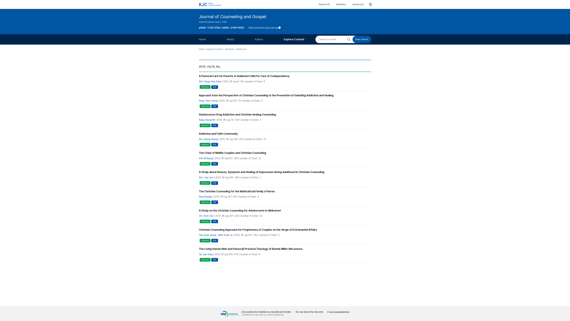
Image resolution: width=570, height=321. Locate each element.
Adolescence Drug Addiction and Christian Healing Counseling (237, 114)
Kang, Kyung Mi (207, 119)
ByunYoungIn (205, 196)
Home (202, 39)
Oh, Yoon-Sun (206, 215)
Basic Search (362, 39)
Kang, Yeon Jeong (208, 100)
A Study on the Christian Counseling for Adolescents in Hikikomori (240, 210)
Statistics (341, 4)
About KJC (324, 4)
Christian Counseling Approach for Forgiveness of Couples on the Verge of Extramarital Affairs (258, 229)
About (230, 39)
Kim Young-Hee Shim (210, 81)
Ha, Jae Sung (206, 254)
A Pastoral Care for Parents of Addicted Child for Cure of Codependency (244, 76)
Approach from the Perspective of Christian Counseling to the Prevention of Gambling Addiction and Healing (266, 95)
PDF (214, 87)
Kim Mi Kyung (206, 158)
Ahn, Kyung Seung (208, 139)
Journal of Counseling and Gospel (232, 16)
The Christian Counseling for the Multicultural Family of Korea (237, 191)
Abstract (205, 87)
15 (231, 81)
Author (259, 39)
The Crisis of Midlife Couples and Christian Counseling (232, 152)
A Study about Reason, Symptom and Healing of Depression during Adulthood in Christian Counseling (261, 172)
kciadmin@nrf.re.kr (341, 312)
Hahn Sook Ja (225, 235)
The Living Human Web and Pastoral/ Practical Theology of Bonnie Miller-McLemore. (251, 248)
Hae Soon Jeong (207, 235)
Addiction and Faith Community (218, 133)
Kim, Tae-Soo (206, 177)
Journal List (358, 4)
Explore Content (294, 39)
